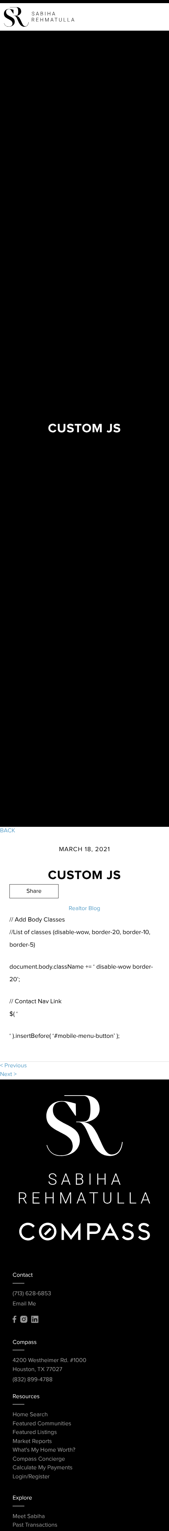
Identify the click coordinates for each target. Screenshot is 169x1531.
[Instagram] (23, 1319)
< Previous (13, 1066)
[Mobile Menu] (154, 16)
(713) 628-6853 (32, 1294)
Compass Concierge (39, 1459)
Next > (8, 1075)
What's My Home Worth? (44, 1450)
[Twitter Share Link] (34, 913)
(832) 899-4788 (33, 1380)
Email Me (24, 1304)
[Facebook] (14, 1319)
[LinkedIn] (34, 1319)
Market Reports (32, 1442)
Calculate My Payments (43, 1468)
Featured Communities (42, 1424)
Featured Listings (35, 1433)
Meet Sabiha (29, 1517)
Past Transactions (35, 1525)
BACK (7, 831)
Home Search (30, 1415)
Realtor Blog (84, 909)
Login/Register (31, 1477)
